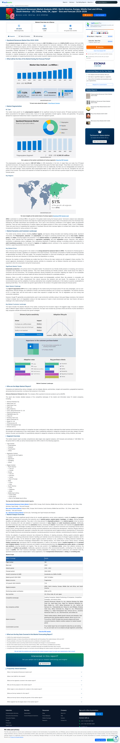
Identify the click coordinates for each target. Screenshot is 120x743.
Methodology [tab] (39, 36)
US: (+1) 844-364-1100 (87, 721)
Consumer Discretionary (12, 715)
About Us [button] (90, 2)
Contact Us (63, 720)
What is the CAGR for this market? (16, 676)
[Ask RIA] (116, 739)
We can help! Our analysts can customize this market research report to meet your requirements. (41, 651)
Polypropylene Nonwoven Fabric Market (17, 504)
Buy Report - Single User (95, 36)
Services (71, 2)
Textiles (11, 5)
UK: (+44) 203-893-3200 (88, 723)
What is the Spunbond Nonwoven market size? (19, 672)
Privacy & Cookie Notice (16, 737)
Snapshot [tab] (12, 36)
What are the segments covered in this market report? (21, 680)
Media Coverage (46, 718)
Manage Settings (100, 740)
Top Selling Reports (81, 2)
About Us (63, 713)
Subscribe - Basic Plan (94, 40)
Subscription (27, 713)
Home (7, 5)
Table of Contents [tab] (25, 36)
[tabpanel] (45, 345)
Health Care (9, 725)
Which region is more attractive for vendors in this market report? (24, 689)
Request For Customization (100, 84)
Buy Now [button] (88, 15)
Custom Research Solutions (31, 715)
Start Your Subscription (100, 141)
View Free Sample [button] (100, 15)
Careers (63, 718)
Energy (7, 720)
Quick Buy (100, 47)
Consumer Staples (10, 718)
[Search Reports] (97, 2)
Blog (43, 713)
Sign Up (99, 714)
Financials (8, 723)
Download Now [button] (45, 663)
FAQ (62, 715)
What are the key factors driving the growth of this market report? (24, 697)
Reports (65, 2)
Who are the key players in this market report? (19, 684)
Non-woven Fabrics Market (13, 508)
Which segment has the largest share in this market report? (22, 701)
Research (44, 720)
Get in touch (71, 651)
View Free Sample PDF (100, 50)
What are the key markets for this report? (18, 693)
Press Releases (46, 715)
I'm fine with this (112, 740)
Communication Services (12, 713)
